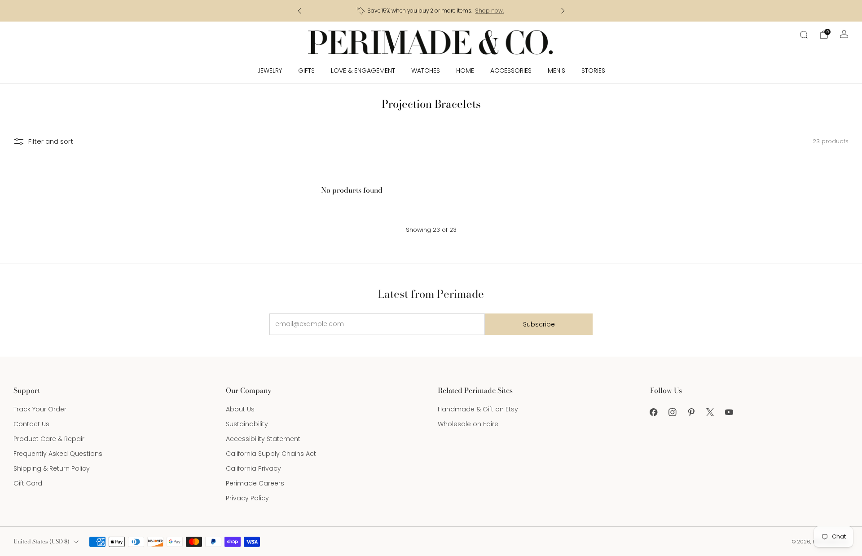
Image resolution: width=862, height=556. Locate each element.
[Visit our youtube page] (729, 411)
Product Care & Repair (48, 438)
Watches (425, 70)
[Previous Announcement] (299, 11)
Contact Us (31, 423)
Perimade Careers (255, 483)
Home (465, 70)
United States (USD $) (41, 541)
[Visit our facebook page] (653, 411)
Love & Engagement (363, 70)
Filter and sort (50, 141)
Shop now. (489, 10)
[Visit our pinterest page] (691, 411)
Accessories (511, 70)
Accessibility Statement (263, 438)
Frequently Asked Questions (57, 453)
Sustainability (247, 423)
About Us (240, 409)
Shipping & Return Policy (51, 468)
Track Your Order (39, 409)
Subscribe (539, 324)
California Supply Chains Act (271, 453)
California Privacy (253, 468)
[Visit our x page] (710, 411)
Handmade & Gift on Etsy (478, 409)
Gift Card (27, 483)
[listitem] (431, 11)
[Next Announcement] (563, 11)
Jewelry (269, 70)
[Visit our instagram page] (672, 411)
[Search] (803, 34)
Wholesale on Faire (468, 423)
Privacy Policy (247, 498)
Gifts (306, 70)
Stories (593, 70)
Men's (556, 70)
